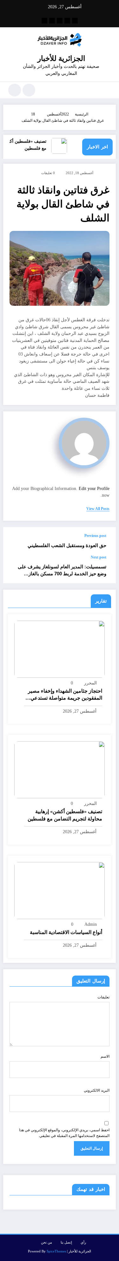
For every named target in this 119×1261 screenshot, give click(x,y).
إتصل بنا (66, 1242)
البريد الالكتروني (96, 1090)
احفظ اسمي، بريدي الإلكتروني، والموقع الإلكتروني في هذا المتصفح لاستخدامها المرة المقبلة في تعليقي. (64, 1133)
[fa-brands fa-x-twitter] (67, 20)
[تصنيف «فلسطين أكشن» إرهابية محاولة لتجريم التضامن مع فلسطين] (59, 769)
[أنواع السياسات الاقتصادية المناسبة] (59, 890)
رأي (83, 1242)
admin (90, 924)
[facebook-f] (75, 20)
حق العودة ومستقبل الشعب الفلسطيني (67, 545)
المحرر (90, 683)
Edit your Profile (94, 488)
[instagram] (52, 20)
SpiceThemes (56, 1251)
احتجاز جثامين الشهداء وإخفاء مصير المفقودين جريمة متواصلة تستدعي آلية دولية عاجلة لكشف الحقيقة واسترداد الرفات (65, 695)
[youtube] (44, 20)
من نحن (46, 1242)
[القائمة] (108, 90)
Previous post (95, 535)
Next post (98, 557)
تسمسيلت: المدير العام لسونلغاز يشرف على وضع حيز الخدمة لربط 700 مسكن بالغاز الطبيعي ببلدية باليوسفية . (62, 570)
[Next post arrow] (15, 569)
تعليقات (103, 997)
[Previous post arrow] (15, 541)
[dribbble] (60, 20)
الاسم (105, 1056)
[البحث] (29, 90)
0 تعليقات (48, 173)
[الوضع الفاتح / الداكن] (14, 90)
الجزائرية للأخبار (61, 58)
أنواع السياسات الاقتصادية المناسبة (66, 932)
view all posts (97, 508)
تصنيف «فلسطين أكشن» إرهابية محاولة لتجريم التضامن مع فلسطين (65, 815)
